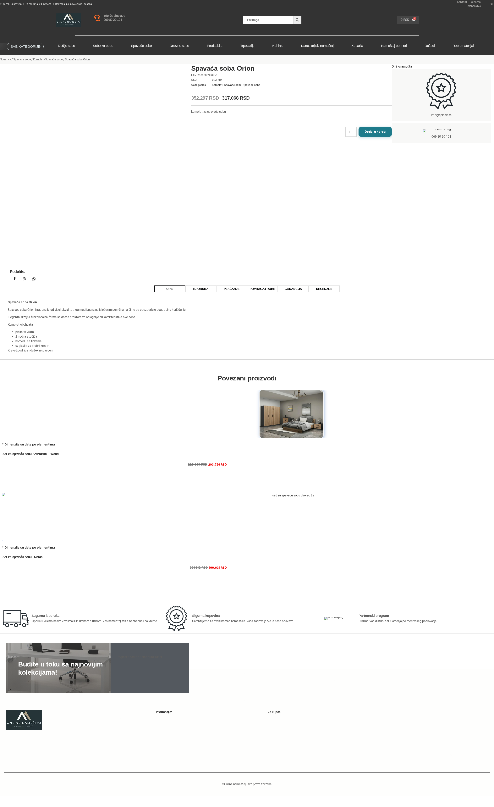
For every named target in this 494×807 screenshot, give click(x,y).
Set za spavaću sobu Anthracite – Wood (30, 454)
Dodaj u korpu (375, 132)
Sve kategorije (25, 46)
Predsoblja (214, 46)
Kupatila (357, 46)
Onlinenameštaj (402, 66)
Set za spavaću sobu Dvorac (22, 557)
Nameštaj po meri (394, 46)
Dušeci (430, 46)
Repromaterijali (464, 46)
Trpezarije (247, 46)
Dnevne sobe (179, 46)
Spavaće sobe (141, 46)
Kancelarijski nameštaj (317, 46)
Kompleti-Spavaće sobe (48, 59)
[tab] (169, 288)
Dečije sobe (66, 46)
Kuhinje (277, 46)
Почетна (5, 59)
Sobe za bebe (103, 46)
